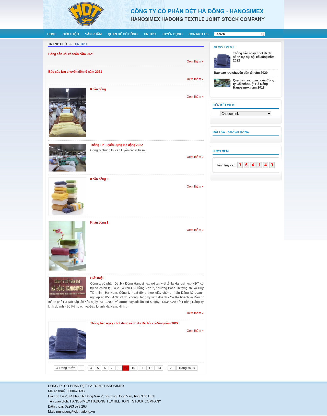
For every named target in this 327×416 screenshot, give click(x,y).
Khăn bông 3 (99, 179)
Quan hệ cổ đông (122, 34)
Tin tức (150, 34)
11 (142, 368)
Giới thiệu (71, 34)
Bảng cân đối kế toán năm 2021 (71, 54)
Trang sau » (187, 368)
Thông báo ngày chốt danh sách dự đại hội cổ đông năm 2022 (134, 323)
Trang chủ (57, 44)
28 (171, 368)
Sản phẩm (93, 34)
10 (133, 368)
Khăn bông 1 (99, 222)
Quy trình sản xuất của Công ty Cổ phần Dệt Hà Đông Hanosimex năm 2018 (253, 84)
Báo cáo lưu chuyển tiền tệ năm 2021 (75, 72)
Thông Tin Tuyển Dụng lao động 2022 (116, 145)
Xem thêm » (195, 61)
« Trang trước (65, 368)
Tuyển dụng (172, 34)
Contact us (198, 34)
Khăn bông (98, 89)
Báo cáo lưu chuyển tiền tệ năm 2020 (241, 73)
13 (159, 368)
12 (150, 368)
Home (51, 34)
